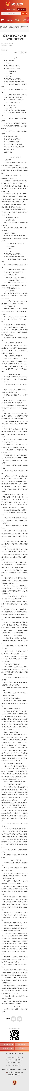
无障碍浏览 (13, 9)
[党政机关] (14, 1082)
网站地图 (14, 1053)
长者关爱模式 (21, 9)
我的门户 (5, 9)
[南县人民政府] (14, 5)
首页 (2, 20)
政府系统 (20, 26)
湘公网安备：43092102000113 (15, 1072)
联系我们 (20, 1053)
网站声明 (8, 1053)
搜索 (23, 13)
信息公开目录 (13, 26)
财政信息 (4, 27)
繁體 (9, 9)
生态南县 (9, 20)
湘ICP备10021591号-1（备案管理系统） (17, 1069)
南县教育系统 (18, 27)
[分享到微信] (19, 1019)
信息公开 (18, 20)
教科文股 (10, 27)
